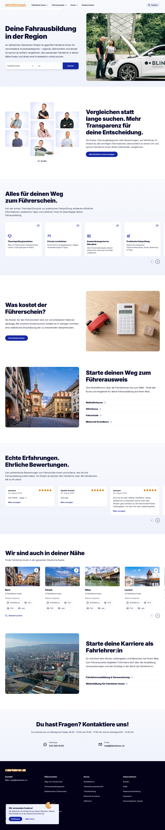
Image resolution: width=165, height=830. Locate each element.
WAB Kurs (88, 801)
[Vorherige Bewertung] (152, 520)
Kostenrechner (88, 5)
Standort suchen (15, 616)
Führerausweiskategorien (54, 786)
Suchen (71, 66)
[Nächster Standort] (157, 615)
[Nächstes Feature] (157, 261)
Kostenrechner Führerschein (55, 791)
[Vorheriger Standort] (152, 615)
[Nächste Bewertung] (157, 520)
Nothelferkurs (89, 782)
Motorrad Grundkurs (92, 796)
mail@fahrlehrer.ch (18, 780)
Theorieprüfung (90, 791)
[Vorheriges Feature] (152, 261)
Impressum (127, 796)
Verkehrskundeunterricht (93, 786)
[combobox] (20, 65)
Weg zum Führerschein (53, 782)
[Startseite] (15, 5)
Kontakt (126, 782)
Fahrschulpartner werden (133, 801)
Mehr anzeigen (14, 502)
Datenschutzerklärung (131, 791)
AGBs (125, 786)
